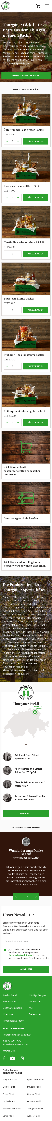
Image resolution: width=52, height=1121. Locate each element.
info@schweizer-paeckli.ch (17, 1034)
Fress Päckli (8, 1094)
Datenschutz (36, 1014)
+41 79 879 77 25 (12, 1040)
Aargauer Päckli (10, 1079)
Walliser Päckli (33, 1115)
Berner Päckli (9, 1086)
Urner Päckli (8, 1115)
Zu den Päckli (10, 995)
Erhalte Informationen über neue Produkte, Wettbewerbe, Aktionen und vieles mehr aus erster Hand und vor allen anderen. (25, 928)
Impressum (35, 1001)
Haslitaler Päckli (10, 1101)
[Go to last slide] (16, 896)
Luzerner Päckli (34, 1101)
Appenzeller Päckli (35, 1079)
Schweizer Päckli (12, 1073)
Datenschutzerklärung (20, 955)
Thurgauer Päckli (35, 1108)
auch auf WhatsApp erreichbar (15, 1044)
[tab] (26, 744)
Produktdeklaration (13, 1020)
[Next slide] (36, 896)
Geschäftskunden (12, 1007)
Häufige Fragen (37, 995)
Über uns (8, 1014)
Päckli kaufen (35, 119)
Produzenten (10, 1001)
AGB (31, 1007)
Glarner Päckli (33, 1094)
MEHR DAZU (26, 813)
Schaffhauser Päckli (12, 1108)
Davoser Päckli (34, 1086)
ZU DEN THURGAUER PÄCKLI (26, 75)
